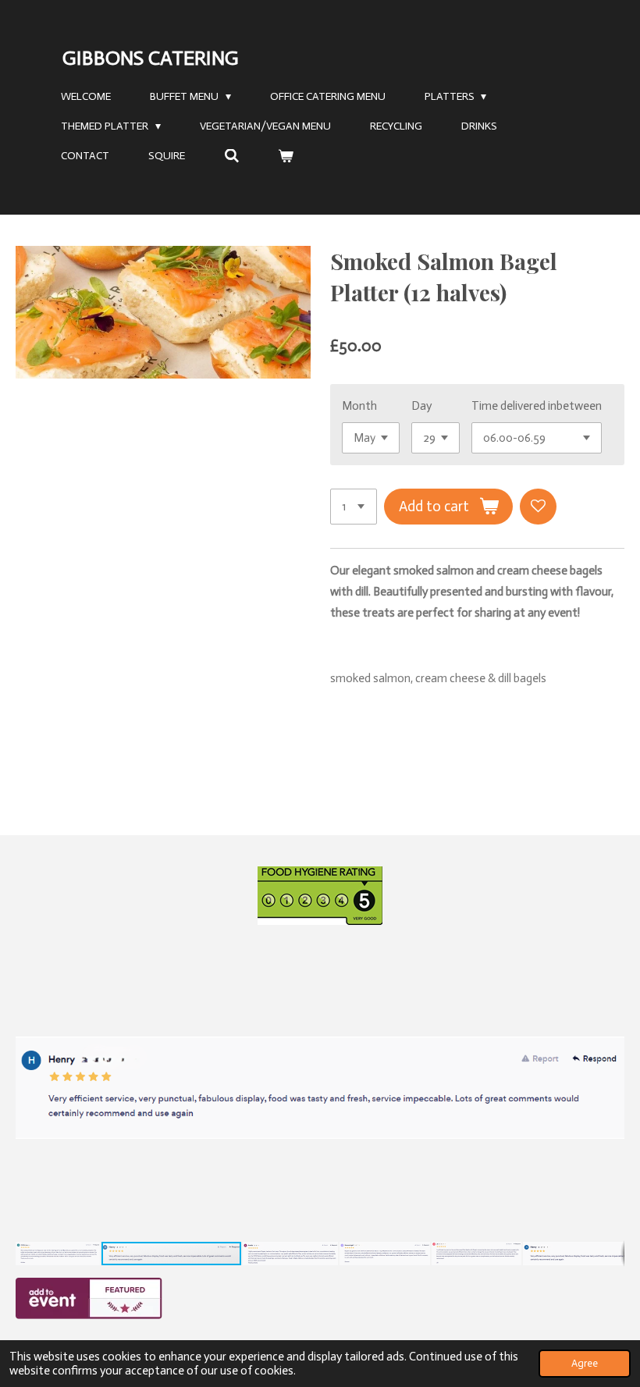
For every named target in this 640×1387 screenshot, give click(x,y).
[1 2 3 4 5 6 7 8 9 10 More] (353, 507)
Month (359, 406)
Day (421, 406)
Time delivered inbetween (536, 406)
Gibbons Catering (150, 58)
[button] (610, 949)
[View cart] (286, 156)
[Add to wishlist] (538, 507)
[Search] (231, 156)
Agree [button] (584, 1363)
